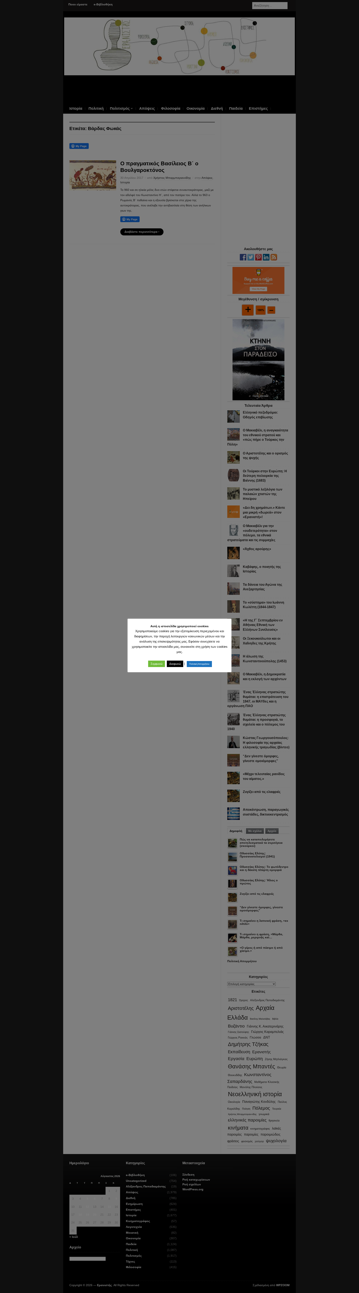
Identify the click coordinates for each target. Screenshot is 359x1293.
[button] (156, 664)
